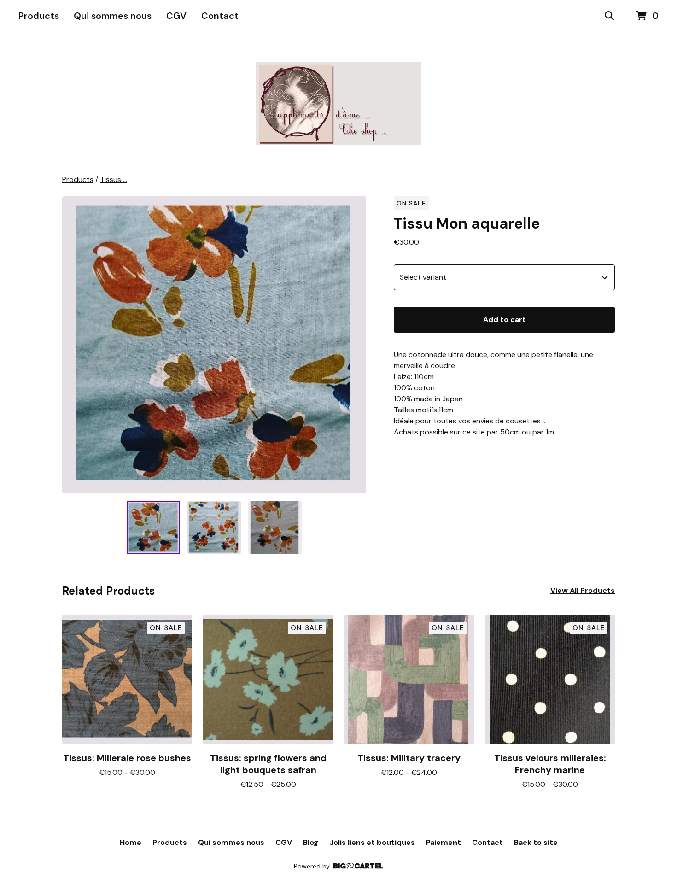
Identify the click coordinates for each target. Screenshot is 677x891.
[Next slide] (353, 345)
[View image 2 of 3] (214, 527)
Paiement (443, 842)
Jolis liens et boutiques (372, 842)
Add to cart (504, 319)
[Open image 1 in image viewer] (214, 344)
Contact (220, 16)
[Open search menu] (609, 16)
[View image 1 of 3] (153, 527)
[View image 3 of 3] (275, 527)
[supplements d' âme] (338, 103)
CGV (176, 16)
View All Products (582, 590)
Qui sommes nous (113, 16)
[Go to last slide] (75, 345)
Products (38, 16)
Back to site (536, 842)
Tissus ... (113, 179)
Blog (310, 842)
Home (130, 842)
